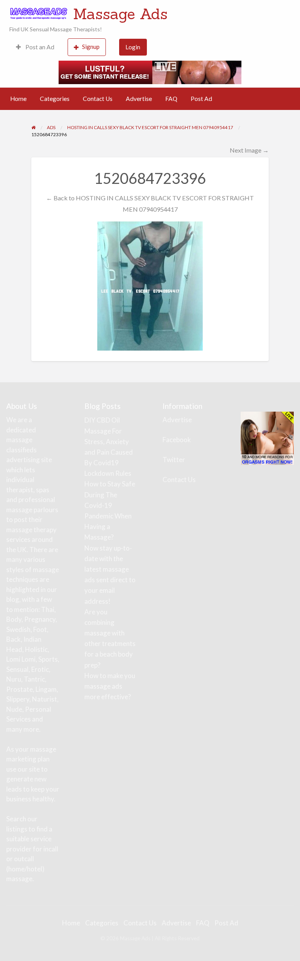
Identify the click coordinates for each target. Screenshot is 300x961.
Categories (55, 98)
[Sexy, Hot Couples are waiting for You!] (267, 438)
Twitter (173, 459)
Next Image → (249, 150)
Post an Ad (39, 46)
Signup (91, 46)
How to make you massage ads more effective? (109, 686)
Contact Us (97, 98)
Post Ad (201, 98)
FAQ (171, 98)
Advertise (139, 98)
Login (132, 46)
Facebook (176, 440)
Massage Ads (120, 13)
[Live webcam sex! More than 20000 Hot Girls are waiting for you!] (150, 71)
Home (18, 98)
